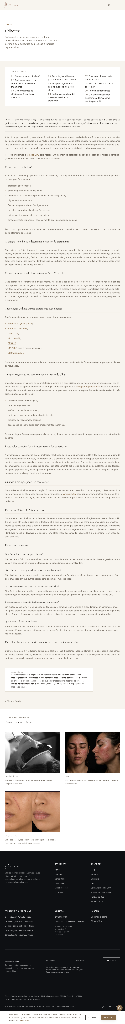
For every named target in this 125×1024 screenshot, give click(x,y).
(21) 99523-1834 (62, 917)
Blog (93, 870)
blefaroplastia (69, 494)
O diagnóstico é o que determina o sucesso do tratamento (23, 83)
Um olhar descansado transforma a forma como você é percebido (97, 98)
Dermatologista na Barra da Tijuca (19, 926)
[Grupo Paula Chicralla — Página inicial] (12, 5)
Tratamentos (60, 883)
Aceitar (108, 1017)
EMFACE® (12, 348)
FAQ (92, 883)
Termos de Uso (97, 901)
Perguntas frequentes (99, 90)
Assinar (111, 960)
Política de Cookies (99, 897)
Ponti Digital (69, 1006)
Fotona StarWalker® (17, 328)
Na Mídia (94, 874)
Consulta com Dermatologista (18, 917)
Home (57, 870)
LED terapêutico (16, 353)
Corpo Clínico (61, 879)
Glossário (95, 879)
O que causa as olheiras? (27, 76)
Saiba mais (24, 1020)
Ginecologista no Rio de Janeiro (19, 930)
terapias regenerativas (88, 386)
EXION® (12, 343)
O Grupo (58, 874)
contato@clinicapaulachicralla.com (70, 921)
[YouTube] (110, 1006)
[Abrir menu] (118, 5)
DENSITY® (13, 333)
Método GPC (33, 155)
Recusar (92, 1017)
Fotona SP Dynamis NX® (20, 323)
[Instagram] (102, 1006)
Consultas (59, 892)
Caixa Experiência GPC (101, 888)
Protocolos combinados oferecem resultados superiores (61, 97)
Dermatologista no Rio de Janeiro (19, 921)
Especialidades (61, 888)
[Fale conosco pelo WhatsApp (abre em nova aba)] (120, 1008)
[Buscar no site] (109, 5)
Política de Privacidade (101, 892)
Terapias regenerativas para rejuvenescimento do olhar (61, 86)
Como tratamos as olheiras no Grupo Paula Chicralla (23, 94)
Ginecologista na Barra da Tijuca (19, 935)
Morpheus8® (14, 338)
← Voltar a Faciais (13, 701)
